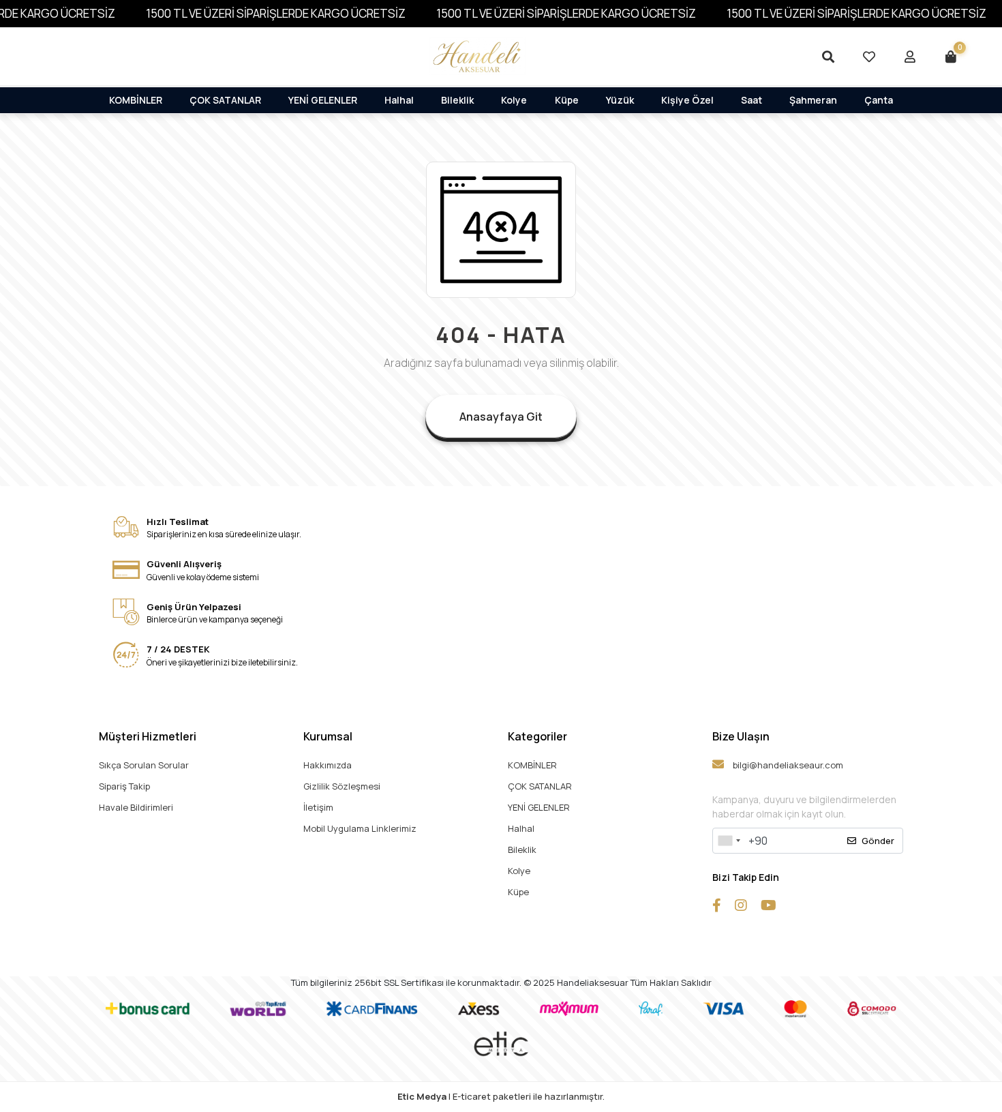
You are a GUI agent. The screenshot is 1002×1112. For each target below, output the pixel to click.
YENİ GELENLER (322, 99)
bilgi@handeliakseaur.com (787, 765)
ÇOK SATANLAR (225, 99)
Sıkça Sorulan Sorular (144, 765)
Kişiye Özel (687, 99)
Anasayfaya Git (501, 416)
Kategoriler (537, 736)
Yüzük (620, 99)
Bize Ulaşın (741, 736)
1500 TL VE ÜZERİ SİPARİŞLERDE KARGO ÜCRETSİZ (276, 13)
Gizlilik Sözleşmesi (341, 786)
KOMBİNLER (135, 99)
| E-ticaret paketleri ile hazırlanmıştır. (501, 1096)
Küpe (567, 99)
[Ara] (828, 56)
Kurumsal (327, 736)
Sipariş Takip (124, 786)
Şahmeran (813, 99)
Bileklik (457, 99)
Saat (751, 99)
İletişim (318, 807)
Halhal (399, 99)
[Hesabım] (910, 56)
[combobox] (728, 840)
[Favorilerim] (869, 56)
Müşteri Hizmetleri (147, 736)
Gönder (878, 841)
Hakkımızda (327, 765)
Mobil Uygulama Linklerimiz (359, 828)
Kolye (514, 99)
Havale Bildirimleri (136, 807)
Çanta (878, 99)
